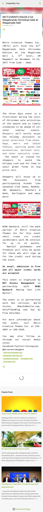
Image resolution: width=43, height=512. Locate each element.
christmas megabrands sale (12, 352)
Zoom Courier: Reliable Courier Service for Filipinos (19, 414)
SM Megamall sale (9, 361)
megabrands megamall (11, 358)
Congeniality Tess (13, 3)
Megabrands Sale (27, 358)
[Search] (40, 3)
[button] (4, 29)
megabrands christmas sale (12, 355)
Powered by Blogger (22, 509)
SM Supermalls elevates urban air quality (15, 449)
